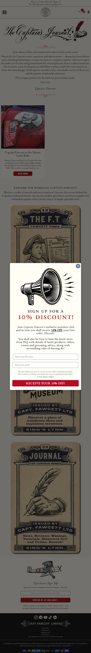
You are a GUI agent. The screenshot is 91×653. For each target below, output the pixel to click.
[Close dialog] (78, 266)
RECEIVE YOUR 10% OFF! (45, 383)
